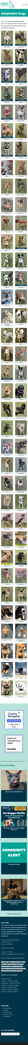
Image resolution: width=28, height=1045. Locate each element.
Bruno (7, 305)
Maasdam (7, 529)
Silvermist (21, 381)
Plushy (7, 696)
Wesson (7, 250)
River (21, 250)
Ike (7, 678)
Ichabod (21, 47)
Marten (21, 268)
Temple (21, 621)
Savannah (21, 120)
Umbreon (21, 455)
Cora (7, 584)
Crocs (7, 510)
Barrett (21, 696)
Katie (7, 268)
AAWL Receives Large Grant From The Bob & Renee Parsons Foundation (14, 902)
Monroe (21, 436)
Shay (7, 603)
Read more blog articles (14, 913)
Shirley (7, 621)
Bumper (21, 176)
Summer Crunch (7, 324)
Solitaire (21, 584)
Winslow (21, 287)
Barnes (21, 603)
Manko (7, 139)
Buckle (7, 102)
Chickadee (21, 492)
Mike (21, 659)
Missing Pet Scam (14, 864)
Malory (21, 231)
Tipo (7, 492)
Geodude (7, 455)
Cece (7, 157)
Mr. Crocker (21, 194)
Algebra (21, 566)
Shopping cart (7, 1012)
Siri (21, 678)
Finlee (7, 213)
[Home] (7, 4)
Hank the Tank (21, 418)
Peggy (21, 139)
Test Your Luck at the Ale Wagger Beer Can (14, 828)
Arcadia (21, 324)
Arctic (7, 436)
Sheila (21, 157)
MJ (7, 65)
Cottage (21, 547)
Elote (21, 344)
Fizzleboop (7, 399)
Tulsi (7, 473)
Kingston (7, 381)
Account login (7, 1008)
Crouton (7, 344)
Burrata (7, 547)
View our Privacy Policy (21, 761)
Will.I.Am (21, 510)
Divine (21, 399)
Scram (21, 362)
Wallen (21, 65)
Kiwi (7, 84)
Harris (7, 287)
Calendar (5, 1010)
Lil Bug (7, 659)
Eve (7, 418)
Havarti (21, 529)
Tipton (7, 231)
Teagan (7, 120)
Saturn (21, 84)
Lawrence (21, 473)
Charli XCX (21, 213)
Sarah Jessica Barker (21, 640)
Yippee (7, 194)
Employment (7, 1016)
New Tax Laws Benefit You (14, 791)
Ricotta (7, 566)
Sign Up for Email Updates (10, 1034)
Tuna (21, 305)
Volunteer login (7, 1014)
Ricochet (7, 47)
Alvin (21, 102)
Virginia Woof (7, 640)
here (14, 761)
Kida (7, 176)
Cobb (7, 362)
